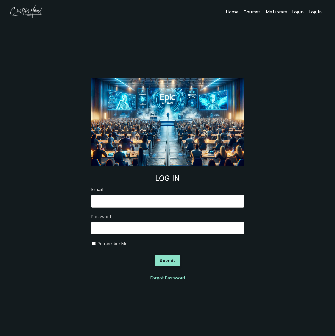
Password (101, 216)
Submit (167, 260)
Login (298, 12)
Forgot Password (167, 278)
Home (232, 12)
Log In (315, 12)
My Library (276, 12)
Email (97, 189)
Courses (252, 12)
